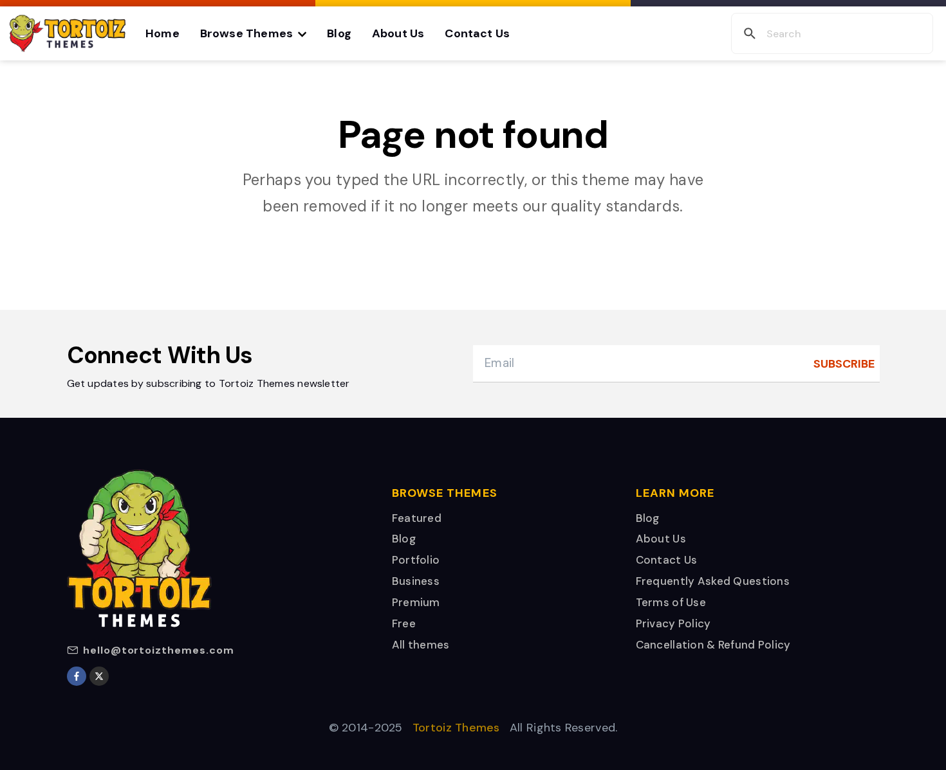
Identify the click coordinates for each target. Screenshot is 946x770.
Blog (339, 33)
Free (404, 623)
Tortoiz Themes (456, 727)
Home (162, 33)
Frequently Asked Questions (713, 581)
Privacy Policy (673, 623)
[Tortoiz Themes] (67, 33)
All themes (421, 645)
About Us (398, 33)
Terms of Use (671, 602)
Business (416, 581)
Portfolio (416, 560)
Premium (416, 602)
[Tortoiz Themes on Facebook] (76, 676)
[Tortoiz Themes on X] (99, 676)
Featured (416, 518)
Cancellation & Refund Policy (713, 645)
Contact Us (477, 33)
